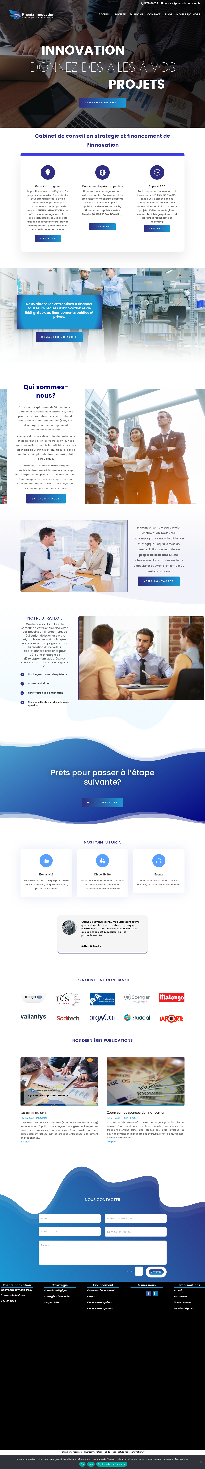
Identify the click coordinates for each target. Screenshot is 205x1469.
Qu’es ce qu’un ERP (35, 1112)
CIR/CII (91, 1296)
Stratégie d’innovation (57, 1296)
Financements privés (99, 1302)
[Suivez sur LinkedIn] (155, 1293)
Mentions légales (184, 1308)
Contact (153, 14)
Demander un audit (102, 102)
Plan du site (180, 1296)
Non (91, 1464)
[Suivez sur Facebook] (148, 1293)
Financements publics (100, 1308)
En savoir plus (46, 498)
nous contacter (159, 581)
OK (82, 1464)
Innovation (42, 1117)
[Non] (201, 1462)
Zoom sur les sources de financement (137, 1112)
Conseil (48, 1290)
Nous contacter (183, 1302)
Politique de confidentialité (112, 1464)
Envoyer (156, 1271)
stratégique (60, 1290)
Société (120, 14)
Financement (129, 1117)
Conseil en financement (101, 1290)
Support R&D (51, 1302)
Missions (136, 14)
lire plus (48, 238)
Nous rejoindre (188, 14)
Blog (168, 14)
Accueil (104, 14)
